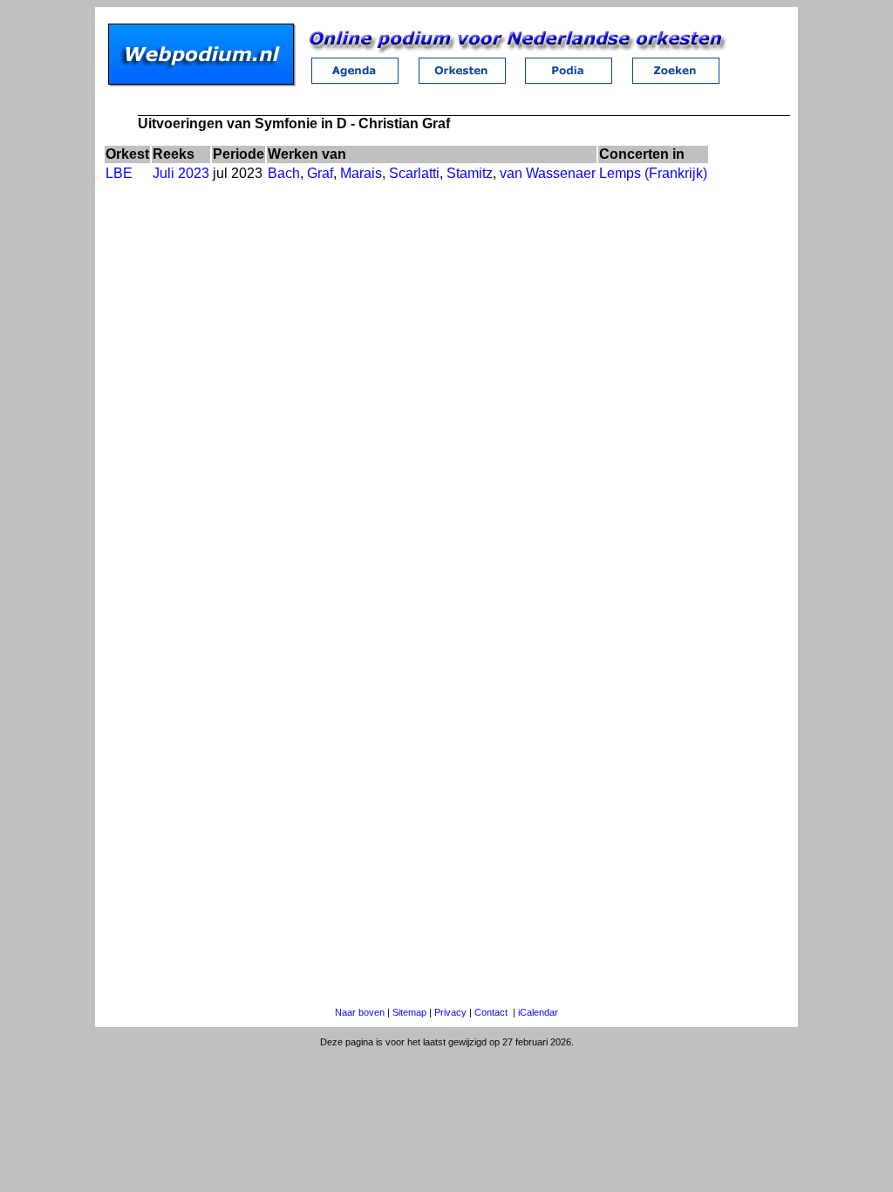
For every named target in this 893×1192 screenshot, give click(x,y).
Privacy (450, 1012)
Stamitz (469, 173)
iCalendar (538, 1012)
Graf (320, 173)
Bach (284, 173)
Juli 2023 (181, 173)
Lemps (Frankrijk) (653, 173)
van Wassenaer (548, 173)
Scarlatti (414, 173)
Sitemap (409, 1012)
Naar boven (360, 1012)
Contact (491, 1012)
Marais (361, 173)
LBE (119, 173)
